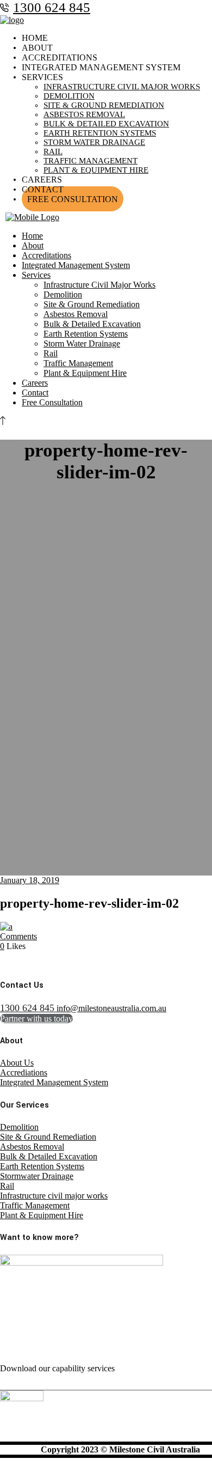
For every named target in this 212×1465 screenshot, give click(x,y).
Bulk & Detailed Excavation (48, 1156)
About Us (17, 1062)
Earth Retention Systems (42, 1166)
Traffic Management (35, 1205)
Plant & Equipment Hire (41, 1215)
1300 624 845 (51, 7)
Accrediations (23, 1072)
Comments (18, 936)
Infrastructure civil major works (54, 1195)
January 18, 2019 (29, 880)
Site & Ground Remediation (48, 1136)
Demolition (19, 1127)
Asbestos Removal (32, 1146)
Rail (7, 1185)
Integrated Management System (54, 1082)
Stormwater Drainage (36, 1176)
